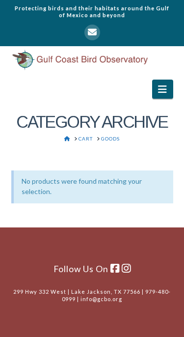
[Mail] (92, 32)
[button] (162, 89)
